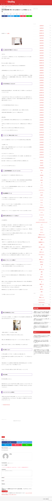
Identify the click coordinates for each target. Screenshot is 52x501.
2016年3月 (42, 110)
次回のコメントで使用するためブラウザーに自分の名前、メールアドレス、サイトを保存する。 (17, 489)
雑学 (41, 286)
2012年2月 (42, 152)
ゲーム (16, 4)
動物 (41, 239)
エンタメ (41, 192)
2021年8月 (42, 40)
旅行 (41, 249)
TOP (1, 4)
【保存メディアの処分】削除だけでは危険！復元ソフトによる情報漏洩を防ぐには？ (41, 327)
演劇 (41, 271)
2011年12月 (41, 157)
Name (3, 477)
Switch (41, 180)
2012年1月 (42, 154)
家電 (41, 244)
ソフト (41, 212)
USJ (4, 4)
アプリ (41, 185)
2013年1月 (42, 129)
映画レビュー (41, 259)
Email (3, 480)
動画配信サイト (41, 242)
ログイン (41, 294)
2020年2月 (42, 72)
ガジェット (42, 197)
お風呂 (8, 33)
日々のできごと (41, 254)
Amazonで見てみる (6, 404)
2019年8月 (42, 80)
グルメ (41, 202)
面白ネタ (41, 289)
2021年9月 (42, 38)
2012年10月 (41, 134)
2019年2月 (42, 87)
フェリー (41, 227)
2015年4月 (42, 117)
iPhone (41, 170)
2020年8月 (42, 70)
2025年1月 (42, 30)
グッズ (41, 200)
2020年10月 (41, 65)
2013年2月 (42, 127)
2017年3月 (42, 102)
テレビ (41, 217)
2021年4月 (42, 50)
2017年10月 (41, 97)
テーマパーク (41, 214)
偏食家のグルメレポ (41, 237)
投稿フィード (41, 297)
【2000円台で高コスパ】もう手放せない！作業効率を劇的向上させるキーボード (41, 323)
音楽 (41, 291)
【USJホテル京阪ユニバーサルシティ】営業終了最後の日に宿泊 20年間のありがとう (42, 336)
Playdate (41, 175)
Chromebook (41, 167)
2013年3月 (42, 124)
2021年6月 (42, 45)
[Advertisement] (17, 25)
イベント (41, 187)
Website (3, 483)
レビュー (41, 232)
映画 (41, 257)
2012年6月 (42, 142)
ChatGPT (41, 165)
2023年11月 (41, 33)
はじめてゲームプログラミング (41, 222)
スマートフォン (41, 209)
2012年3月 (42, 149)
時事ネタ (41, 261)
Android (41, 162)
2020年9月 (42, 67)
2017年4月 (42, 100)
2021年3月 (42, 52)
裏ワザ (41, 276)
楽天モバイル (41, 269)
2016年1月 (42, 112)
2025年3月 (42, 25)
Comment (4, 469)
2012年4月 (42, 147)
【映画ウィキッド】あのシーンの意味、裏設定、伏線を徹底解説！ (41, 319)
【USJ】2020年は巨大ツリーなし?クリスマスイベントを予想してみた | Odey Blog (41, 352)
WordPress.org (42, 302)
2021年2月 (42, 55)
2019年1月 (42, 90)
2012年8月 (42, 137)
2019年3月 (42, 85)
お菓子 (41, 195)
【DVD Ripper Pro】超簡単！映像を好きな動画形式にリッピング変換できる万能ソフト (41, 346)
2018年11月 (41, 95)
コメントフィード (41, 299)
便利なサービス (41, 234)
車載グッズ (42, 284)
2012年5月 (42, 144)
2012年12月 (41, 132)
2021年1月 (42, 57)
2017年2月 (42, 105)
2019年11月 (41, 75)
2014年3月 (42, 122)
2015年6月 (42, 114)
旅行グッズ (42, 252)
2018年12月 (41, 92)
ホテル (13, 4)
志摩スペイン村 (41, 247)
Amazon (41, 160)
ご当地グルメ (41, 207)
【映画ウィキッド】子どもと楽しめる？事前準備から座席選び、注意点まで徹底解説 (41, 312)
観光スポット (41, 279)
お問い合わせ (20, 4)
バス (41, 224)
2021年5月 (42, 47)
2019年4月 (42, 82)
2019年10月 (41, 77)
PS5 (41, 177)
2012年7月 (42, 139)
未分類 (41, 264)
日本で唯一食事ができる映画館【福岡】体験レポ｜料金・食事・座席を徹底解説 (41, 316)
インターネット (41, 190)
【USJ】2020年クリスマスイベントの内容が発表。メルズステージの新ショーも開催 (41, 350)
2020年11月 (41, 62)
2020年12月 (41, 60)
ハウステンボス (8, 4)
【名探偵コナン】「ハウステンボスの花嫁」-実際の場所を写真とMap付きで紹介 (41, 341)
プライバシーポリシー (28, 4)
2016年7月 (42, 107)
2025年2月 (42, 28)
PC (41, 172)
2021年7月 (42, 43)
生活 (41, 274)
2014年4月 (42, 119)
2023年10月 (41, 35)
